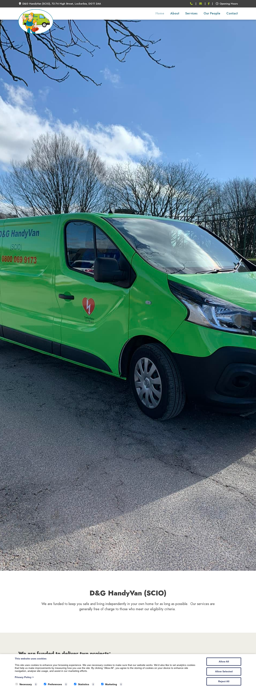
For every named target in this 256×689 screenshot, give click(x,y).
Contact (232, 13)
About (174, 13)
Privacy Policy (24, 677)
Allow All (224, 661)
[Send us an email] (200, 4)
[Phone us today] (191, 4)
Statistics (83, 684)
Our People (212, 13)
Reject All (223, 681)
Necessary (26, 684)
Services (191, 13)
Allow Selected (224, 671)
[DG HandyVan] (35, 33)
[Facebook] (209, 4)
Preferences (55, 684)
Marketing (111, 684)
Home (160, 13)
